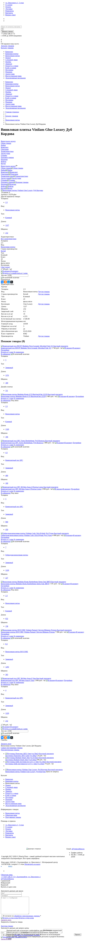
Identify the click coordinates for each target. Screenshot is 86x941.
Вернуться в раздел (8, 166)
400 (6, 476)
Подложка (9, 70)
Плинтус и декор (11, 66)
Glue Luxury (5, 267)
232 (6, 233)
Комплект (4, 172)
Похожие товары (7, 182)
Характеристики (7, 176)
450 (6, 529)
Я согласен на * (22, 916)
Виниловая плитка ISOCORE (16, 652)
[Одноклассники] (5, 282)
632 (6, 619)
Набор (3, 170)
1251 (7, 375)
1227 (7, 225)
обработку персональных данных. (27, 916)
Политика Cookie (18, 939)
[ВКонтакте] (2, 282)
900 (6, 522)
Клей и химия (10, 68)
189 (6, 383)
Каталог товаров (7, 46)
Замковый (9, 368)
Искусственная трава (13, 76)
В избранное (6, 354)
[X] (11, 282)
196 (6, 437)
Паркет (8, 58)
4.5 (6, 453)
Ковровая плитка (11, 54)
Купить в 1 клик (21, 273)
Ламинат (8, 64)
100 (6, 483)
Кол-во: (4, 275)
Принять (78, 934)
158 (6, 626)
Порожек (8, 72)
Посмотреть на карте (32, 864)
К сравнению (19, 352)
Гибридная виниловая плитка (16, 555)
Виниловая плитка (12, 56)
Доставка (8, 9)
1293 (7, 667)
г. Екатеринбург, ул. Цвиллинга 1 (28, 877)
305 (6, 675)
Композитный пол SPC (14, 460)
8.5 (6, 644)
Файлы (3, 186)
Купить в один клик (26, 918)
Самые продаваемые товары (12, 748)
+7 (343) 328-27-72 (8, 877)
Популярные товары (13, 817)
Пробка (8, 62)
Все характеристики (8, 239)
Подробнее (5, 350)
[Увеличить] (22, 190)
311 (6, 391)
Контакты (9, 13)
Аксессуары (10, 74)
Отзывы (4, 180)
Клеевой (8, 218)
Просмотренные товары (10, 750)
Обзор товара (6, 168)
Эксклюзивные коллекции (15, 78)
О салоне (8, 5)
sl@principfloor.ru (78, 849)
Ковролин (9, 52)
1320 (7, 429)
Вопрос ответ (10, 15)
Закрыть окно (6, 744)
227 (6, 578)
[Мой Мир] (8, 282)
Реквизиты (9, 11)
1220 (7, 570)
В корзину (14, 271)
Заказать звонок (7, 31)
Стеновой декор (11, 60)
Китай (3, 251)
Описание (5, 174)
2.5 (6, 202)
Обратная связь (11, 815)
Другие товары (44, 292)
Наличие (4, 184)
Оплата (8, 7)
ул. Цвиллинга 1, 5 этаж (14, 3)
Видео (3, 188)
